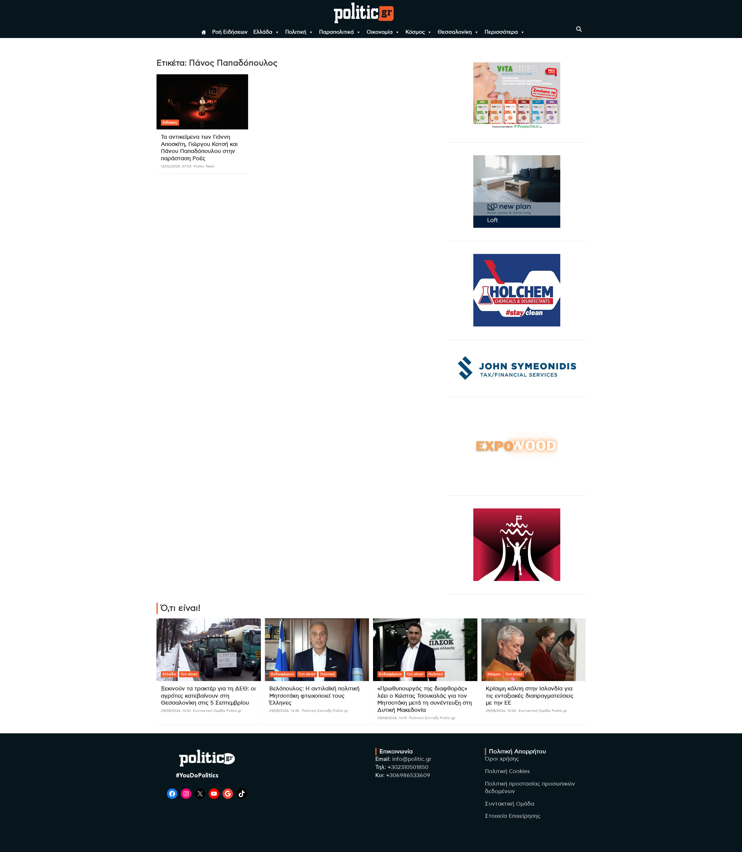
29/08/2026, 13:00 (501, 710)
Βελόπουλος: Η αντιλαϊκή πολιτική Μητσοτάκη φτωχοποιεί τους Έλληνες (314, 696)
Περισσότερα (501, 32)
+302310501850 (408, 767)
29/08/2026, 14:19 (392, 718)
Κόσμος (415, 32)
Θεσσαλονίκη (455, 32)
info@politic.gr (411, 759)
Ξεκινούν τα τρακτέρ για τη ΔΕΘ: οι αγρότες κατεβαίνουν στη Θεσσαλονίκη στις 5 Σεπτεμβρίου (208, 696)
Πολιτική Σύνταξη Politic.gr (325, 710)
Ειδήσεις (170, 122)
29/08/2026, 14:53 (176, 710)
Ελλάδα (262, 32)
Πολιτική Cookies (507, 771)
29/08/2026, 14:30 (284, 710)
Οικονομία (380, 32)
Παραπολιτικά (336, 32)
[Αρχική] (203, 32)
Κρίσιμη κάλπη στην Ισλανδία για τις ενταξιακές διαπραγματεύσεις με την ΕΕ (530, 696)
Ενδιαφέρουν (282, 674)
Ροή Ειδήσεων (230, 32)
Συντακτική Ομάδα (509, 804)
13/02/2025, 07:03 (176, 166)
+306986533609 (408, 775)
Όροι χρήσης (502, 759)
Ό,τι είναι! (189, 674)
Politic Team (204, 166)
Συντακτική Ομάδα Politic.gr (217, 710)
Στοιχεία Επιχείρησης (513, 816)
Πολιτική (295, 32)
